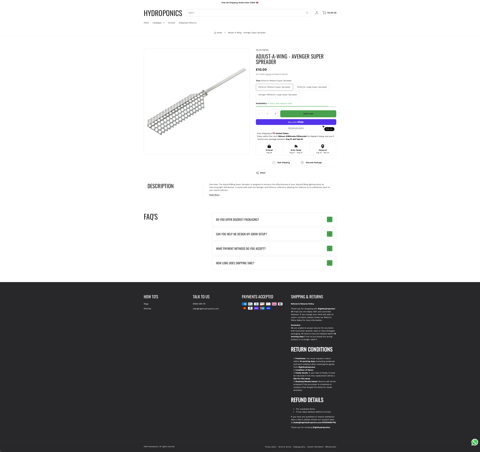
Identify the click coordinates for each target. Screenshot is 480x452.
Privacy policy (270, 447)
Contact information (315, 447)
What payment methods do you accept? (241, 248)
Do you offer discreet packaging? (237, 219)
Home (219, 32)
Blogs (146, 303)
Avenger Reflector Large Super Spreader (277, 94)
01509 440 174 (199, 303)
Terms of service (284, 447)
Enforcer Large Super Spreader (312, 87)
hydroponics (153, 446)
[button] (329, 13)
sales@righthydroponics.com (206, 308)
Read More (214, 195)
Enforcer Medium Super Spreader (274, 87)
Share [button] (263, 172)
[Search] (307, 12)
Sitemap (147, 308)
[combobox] (248, 12)
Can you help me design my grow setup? (241, 234)
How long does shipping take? (235, 263)
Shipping (268, 74)
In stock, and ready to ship (274, 103)
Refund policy (330, 447)
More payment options (296, 128)
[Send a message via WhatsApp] (475, 442)
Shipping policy (299, 447)
